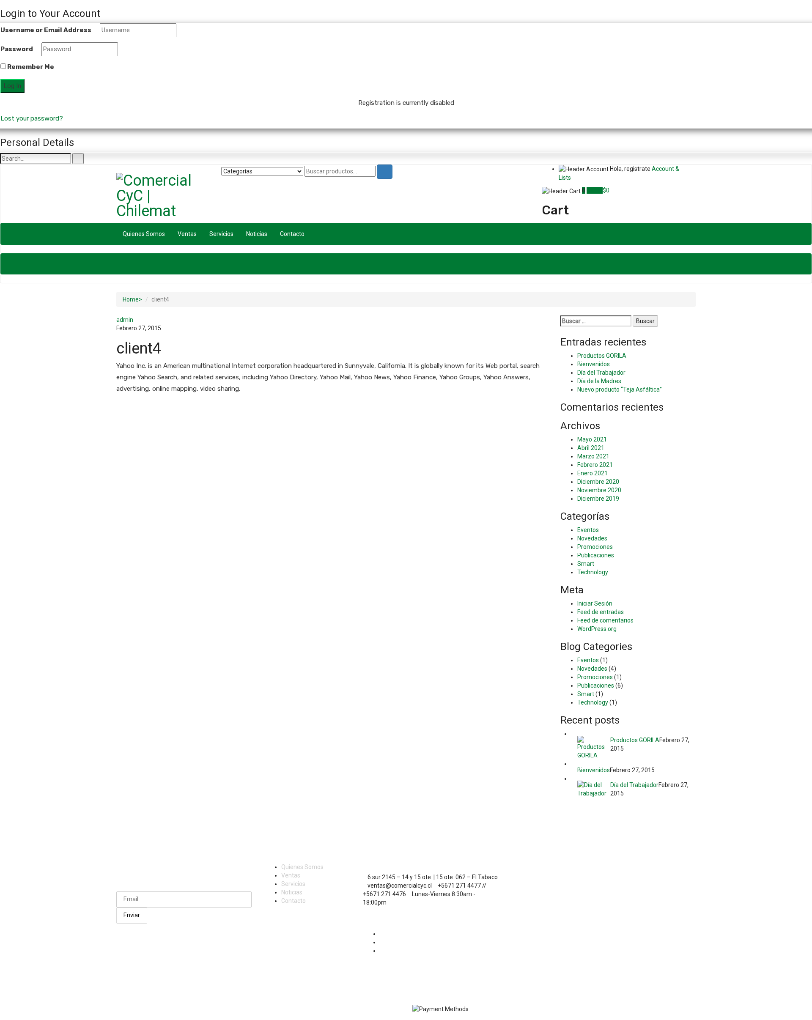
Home (131, 299)
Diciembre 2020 (598, 481)
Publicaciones (595, 555)
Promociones (595, 546)
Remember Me (30, 67)
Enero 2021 (592, 473)
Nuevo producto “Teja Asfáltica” (619, 389)
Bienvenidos (593, 364)
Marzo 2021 (593, 456)
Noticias (256, 233)
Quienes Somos (144, 233)
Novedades (592, 538)
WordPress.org (597, 628)
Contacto (292, 233)
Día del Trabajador (601, 372)
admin (124, 319)
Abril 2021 (590, 447)
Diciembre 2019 (598, 498)
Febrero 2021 (595, 464)
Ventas (187, 233)
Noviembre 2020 (599, 490)
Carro (595, 190)
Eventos (588, 529)
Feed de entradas (600, 612)
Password (16, 49)
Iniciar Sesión (594, 603)
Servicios (221, 233)
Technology (592, 572)
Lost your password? (31, 118)
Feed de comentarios (605, 620)
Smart (585, 563)
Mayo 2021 (592, 439)
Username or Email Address (45, 30)
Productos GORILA (601, 355)
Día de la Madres (599, 381)
